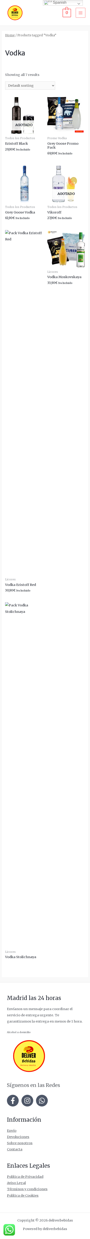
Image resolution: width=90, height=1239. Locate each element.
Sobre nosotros (20, 1143)
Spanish (59, 2)
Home (10, 35)
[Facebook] (13, 1100)
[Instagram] (27, 1100)
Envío (11, 1131)
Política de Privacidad (25, 1177)
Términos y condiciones (27, 1189)
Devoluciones (18, 1137)
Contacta (14, 1149)
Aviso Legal (16, 1183)
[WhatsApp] (42, 1100)
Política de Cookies (23, 1195)
